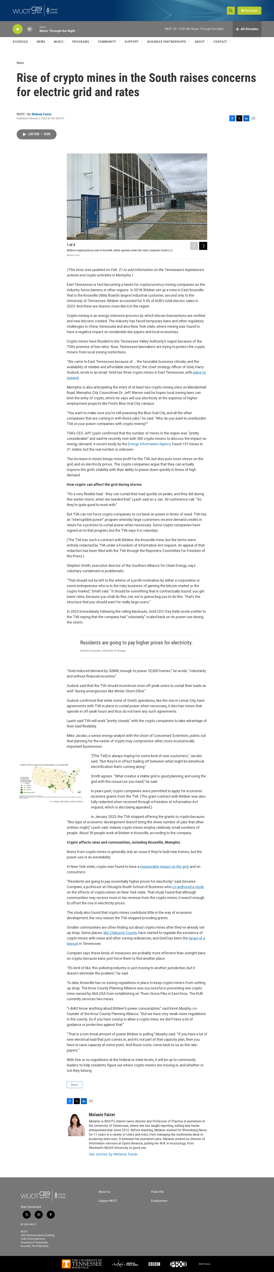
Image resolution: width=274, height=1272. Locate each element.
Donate (251, 10)
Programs (80, 41)
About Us (104, 1191)
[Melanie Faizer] (76, 1124)
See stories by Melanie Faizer (113, 1154)
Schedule (20, 41)
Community (107, 41)
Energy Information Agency (149, 444)
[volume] (29, 29)
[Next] (203, 246)
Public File (157, 1191)
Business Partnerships (166, 41)
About (200, 41)
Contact (220, 41)
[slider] (36, 29)
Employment (159, 1200)
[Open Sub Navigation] (31, 41)
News (41, 41)
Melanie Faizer (42, 114)
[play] (17, 29)
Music (59, 41)
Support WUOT (107, 1200)
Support (132, 41)
